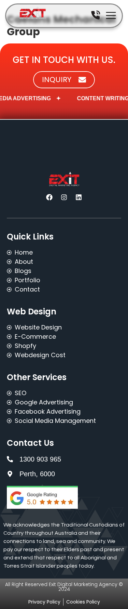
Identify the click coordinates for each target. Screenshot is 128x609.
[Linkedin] (78, 197)
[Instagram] (64, 197)
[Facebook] (49, 197)
